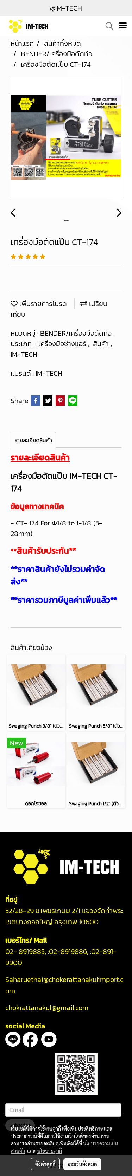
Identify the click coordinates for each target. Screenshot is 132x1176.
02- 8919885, (25, 951)
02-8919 (68, 951)
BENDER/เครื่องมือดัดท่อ (76, 333)
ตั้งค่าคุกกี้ (45, 1164)
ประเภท (22, 343)
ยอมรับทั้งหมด (82, 1164)
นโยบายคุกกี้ (49, 1151)
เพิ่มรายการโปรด (42, 303)
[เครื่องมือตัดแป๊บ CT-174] (66, 137)
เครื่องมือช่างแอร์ (63, 343)
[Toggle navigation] (123, 26)
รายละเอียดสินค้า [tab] (33, 440)
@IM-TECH (66, 8)
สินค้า (102, 343)
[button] (107, 26)
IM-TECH (24, 354)
